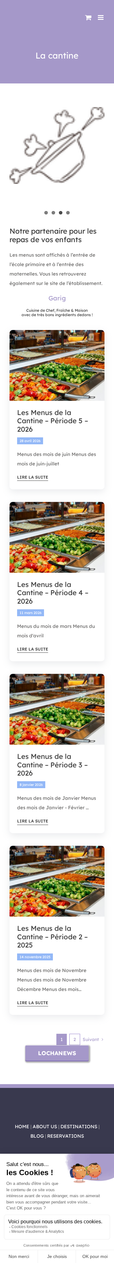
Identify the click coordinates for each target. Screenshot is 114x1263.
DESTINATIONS (78, 1126)
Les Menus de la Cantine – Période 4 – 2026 (52, 593)
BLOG (37, 1136)
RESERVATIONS (65, 1136)
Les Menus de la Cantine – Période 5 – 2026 (52, 421)
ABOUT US (45, 1126)
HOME (22, 1126)
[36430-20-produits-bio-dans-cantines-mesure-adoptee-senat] (57, 332)
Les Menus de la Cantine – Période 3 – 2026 (52, 764)
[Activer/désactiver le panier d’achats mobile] (88, 17)
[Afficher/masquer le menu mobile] (101, 17)
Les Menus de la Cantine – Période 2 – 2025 (52, 936)
